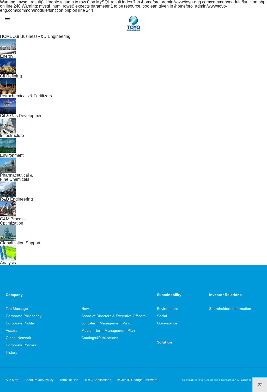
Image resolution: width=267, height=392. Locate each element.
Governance (167, 323)
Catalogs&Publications (99, 338)
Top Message (17, 308)
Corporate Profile (20, 323)
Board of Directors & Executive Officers (113, 316)
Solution (164, 342)
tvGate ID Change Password (137, 380)
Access (11, 330)
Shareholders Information (230, 308)
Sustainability (169, 295)
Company (14, 295)
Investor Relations (225, 295)
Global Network (18, 338)
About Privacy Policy (39, 380)
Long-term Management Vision (106, 323)
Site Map (12, 380)
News (85, 308)
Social (162, 316)
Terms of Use (69, 380)
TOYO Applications (97, 380)
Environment (167, 308)
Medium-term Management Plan (108, 330)
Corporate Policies (21, 345)
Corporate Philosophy (23, 316)
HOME (6, 36)
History (11, 352)
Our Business (25, 36)
